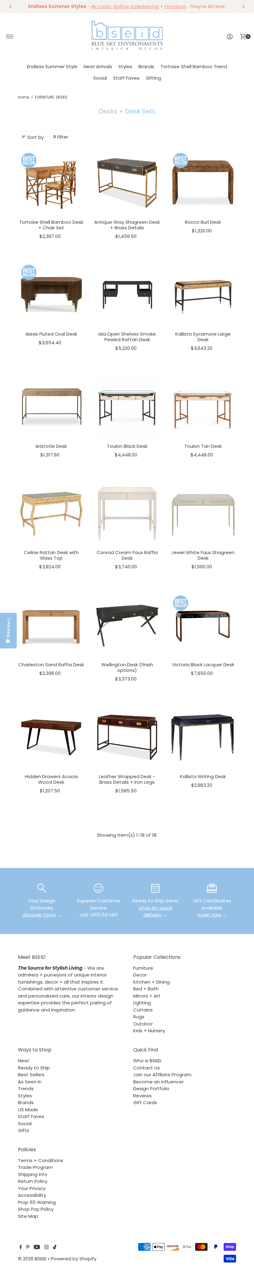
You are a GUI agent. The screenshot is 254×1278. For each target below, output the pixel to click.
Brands (146, 66)
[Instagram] (46, 1247)
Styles (125, 66)
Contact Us (146, 1067)
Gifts (23, 1130)
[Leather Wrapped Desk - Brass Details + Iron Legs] (127, 737)
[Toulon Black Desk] (127, 407)
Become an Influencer (158, 1081)
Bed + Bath (146, 988)
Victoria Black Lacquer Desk (203, 664)
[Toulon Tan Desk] (203, 407)
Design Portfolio (151, 1088)
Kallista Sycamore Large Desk (202, 337)
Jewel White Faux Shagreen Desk (202, 555)
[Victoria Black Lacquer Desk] (203, 625)
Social (100, 78)
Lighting (142, 1002)
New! (23, 1060)
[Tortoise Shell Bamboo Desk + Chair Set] (51, 183)
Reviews (142, 1095)
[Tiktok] (54, 1247)
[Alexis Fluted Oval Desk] (51, 295)
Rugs (138, 1016)
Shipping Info (32, 1174)
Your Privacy (32, 1188)
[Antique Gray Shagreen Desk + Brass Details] (127, 183)
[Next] (243, 6)
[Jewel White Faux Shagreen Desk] (203, 513)
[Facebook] (21, 1247)
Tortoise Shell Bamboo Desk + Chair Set (51, 225)
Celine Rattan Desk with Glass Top (51, 555)
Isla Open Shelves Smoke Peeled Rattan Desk (127, 337)
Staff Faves (126, 78)
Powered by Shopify (73, 1258)
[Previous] (11, 6)
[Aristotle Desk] (51, 407)
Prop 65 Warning (37, 1202)
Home (23, 97)
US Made (28, 1109)
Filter (62, 137)
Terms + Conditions (40, 1160)
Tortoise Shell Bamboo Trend (193, 66)
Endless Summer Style (52, 66)
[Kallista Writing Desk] (203, 737)
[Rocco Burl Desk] (203, 183)
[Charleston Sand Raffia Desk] (51, 625)
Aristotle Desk (51, 446)
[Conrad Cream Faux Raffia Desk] (127, 513)
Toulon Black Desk (127, 446)
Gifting (153, 78)
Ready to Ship (34, 1067)
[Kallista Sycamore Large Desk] (203, 295)
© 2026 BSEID (32, 1258)
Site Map (28, 1216)
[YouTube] (37, 1247)
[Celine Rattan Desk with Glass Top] (51, 513)
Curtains (143, 1010)
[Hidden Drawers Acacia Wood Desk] (51, 737)
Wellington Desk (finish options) (127, 667)
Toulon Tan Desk (203, 446)
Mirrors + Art (146, 996)
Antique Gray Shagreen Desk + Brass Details (127, 225)
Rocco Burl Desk (203, 222)
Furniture (143, 968)
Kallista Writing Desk (203, 776)
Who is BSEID (147, 1060)
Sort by (35, 137)
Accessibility (32, 1195)
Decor (140, 975)
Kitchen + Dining (151, 982)
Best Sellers (31, 1074)
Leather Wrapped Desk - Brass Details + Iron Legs (127, 779)
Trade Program (35, 1167)
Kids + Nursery (149, 1030)
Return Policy (32, 1181)
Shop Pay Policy (36, 1209)
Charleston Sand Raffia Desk (51, 664)
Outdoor (143, 1023)
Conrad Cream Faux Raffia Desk (127, 555)
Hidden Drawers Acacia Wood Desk (51, 779)
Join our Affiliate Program (162, 1074)
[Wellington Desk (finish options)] (127, 625)
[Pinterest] (27, 1247)
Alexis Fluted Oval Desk (51, 334)
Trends (26, 1088)
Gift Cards (145, 1102)
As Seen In (30, 1081)
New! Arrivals (98, 66)
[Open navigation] (10, 36)
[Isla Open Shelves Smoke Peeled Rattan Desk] (127, 295)
